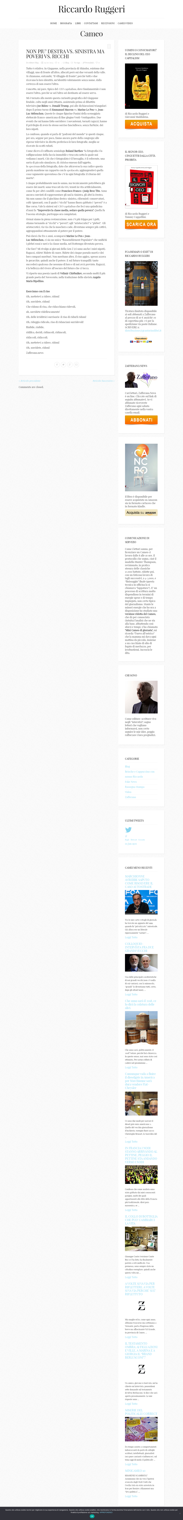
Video (128, 792)
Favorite (141, 840)
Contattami (91, 23)
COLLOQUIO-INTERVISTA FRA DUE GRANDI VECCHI (139, 947)
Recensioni (108, 23)
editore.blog (34, 62)
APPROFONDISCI (106, 1512)
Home (53, 23)
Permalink (89, 62)
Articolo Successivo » (104, 380)
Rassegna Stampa (134, 786)
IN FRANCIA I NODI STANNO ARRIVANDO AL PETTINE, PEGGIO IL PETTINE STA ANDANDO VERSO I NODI (141, 1155)
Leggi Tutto (131, 937)
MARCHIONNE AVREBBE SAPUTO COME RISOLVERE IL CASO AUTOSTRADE (139, 881)
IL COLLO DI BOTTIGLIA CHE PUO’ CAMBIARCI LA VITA (141, 1220)
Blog (67, 62)
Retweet (134, 840)
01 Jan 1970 (131, 843)
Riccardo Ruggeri (91, 9)
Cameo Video (125, 23)
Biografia (66, 23)
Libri (78, 23)
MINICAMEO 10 (135, 1471)
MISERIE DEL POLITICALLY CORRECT (141, 1412)
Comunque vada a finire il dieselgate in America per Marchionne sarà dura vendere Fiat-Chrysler (140, 1081)
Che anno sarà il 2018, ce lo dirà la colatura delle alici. (140, 1004)
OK (92, 1516)
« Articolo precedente (29, 380)
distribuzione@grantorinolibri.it (143, 330)
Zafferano (130, 797)
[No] (180, 1513)
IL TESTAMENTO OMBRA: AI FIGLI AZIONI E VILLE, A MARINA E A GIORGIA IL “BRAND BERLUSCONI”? (141, 1350)
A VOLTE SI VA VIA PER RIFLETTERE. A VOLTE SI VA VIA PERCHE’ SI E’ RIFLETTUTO (140, 1289)
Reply (127, 840)
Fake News (131, 781)
